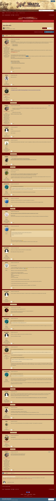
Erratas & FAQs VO (15, 45)
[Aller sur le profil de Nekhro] (7, 91)
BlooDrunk (6, 307)
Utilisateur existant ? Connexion (45, 1)
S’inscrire (53, 1)
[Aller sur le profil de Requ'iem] (7, 201)
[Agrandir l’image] (20, 158)
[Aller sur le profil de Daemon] (7, 411)
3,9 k (7, 443)
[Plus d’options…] (52, 39)
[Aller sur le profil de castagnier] (7, 130)
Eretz (6, 211)
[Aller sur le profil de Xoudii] (7, 438)
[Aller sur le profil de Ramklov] (7, 160)
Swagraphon (6, 140)
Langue (22, 494)
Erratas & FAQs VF (15, 44)
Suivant (7, 35)
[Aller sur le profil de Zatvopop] (7, 173)
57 (6, 134)
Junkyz (6, 75)
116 (6, 399)
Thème (25, 494)
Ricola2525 (6, 247)
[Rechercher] (53, 10)
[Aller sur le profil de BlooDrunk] (7, 310)
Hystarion (6, 391)
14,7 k (7, 96)
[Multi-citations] (11, 71)
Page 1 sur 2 (12, 35)
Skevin (6, 262)
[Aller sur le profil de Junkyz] (7, 78)
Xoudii (6, 435)
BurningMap (6, 291)
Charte (13, 12)
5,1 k (7, 46)
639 (7, 255)
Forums (3, 12)
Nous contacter (30, 494)
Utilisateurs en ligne (22, 12)
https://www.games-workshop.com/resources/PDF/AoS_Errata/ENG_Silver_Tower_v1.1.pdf (23, 159)
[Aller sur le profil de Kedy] (7, 424)
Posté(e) (14, 75)
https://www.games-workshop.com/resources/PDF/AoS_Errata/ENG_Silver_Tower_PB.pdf (23, 174)
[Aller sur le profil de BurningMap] (7, 295)
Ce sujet (50, 10)
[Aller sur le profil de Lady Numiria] (7, 187)
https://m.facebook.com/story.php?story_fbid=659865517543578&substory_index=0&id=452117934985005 (31, 397)
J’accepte (51, 499)
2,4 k (7, 147)
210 (6, 270)
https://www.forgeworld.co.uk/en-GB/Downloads (18, 454)
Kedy (6, 421)
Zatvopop (6, 169)
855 (7, 164)
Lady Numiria (6, 183)
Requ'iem (6, 198)
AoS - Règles (13, 28)
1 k (6, 177)
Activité (8, 10)
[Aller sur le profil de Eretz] (7, 215)
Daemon (6, 407)
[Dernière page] (9, 35)
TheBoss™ (8, 27)
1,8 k (7, 191)
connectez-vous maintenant (31, 477)
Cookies (34, 494)
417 (6, 82)
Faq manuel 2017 (13, 437)
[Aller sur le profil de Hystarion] (7, 395)
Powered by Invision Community (28, 496)
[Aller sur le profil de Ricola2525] (7, 251)
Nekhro (6, 88)
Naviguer (4, 10)
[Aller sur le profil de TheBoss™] (4, 28)
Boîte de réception (8, 12)
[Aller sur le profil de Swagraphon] (7, 143)
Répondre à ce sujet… (11, 482)
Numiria (20, 349)
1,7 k (7, 415)
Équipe (17, 12)
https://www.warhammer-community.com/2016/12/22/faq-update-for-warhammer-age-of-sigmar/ (24, 213)
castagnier (6, 127)
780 (7, 233)
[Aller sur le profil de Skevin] (7, 266)
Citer (13, 71)
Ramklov (6, 156)
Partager (44, 28)
